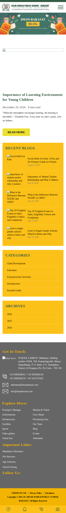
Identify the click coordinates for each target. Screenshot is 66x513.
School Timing (10, 467)
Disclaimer (49, 493)
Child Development (16, 263)
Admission (38, 438)
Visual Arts (7, 438)
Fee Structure (9, 456)
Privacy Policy (36, 493)
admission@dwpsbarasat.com (24, 384)
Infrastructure (13, 283)
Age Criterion (9, 461)
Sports (5, 428)
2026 (9, 314)
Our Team (37, 424)
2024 (9, 327)
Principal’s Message (11, 410)
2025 (9, 321)
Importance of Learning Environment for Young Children (32, 97)
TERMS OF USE (19, 493)
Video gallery (8, 433)
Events (36, 433)
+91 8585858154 (35, 374)
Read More (16, 132)
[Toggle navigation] (60, 7)
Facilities (6, 424)
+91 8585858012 (17, 374)
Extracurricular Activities (19, 277)
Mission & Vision (41, 410)
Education (12, 270)
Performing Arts (40, 419)
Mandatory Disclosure (13, 451)
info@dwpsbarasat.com (22, 391)
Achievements (8, 414)
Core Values (38, 414)
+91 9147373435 (35, 378)
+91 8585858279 (17, 378)
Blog (35, 428)
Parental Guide (14, 290)
